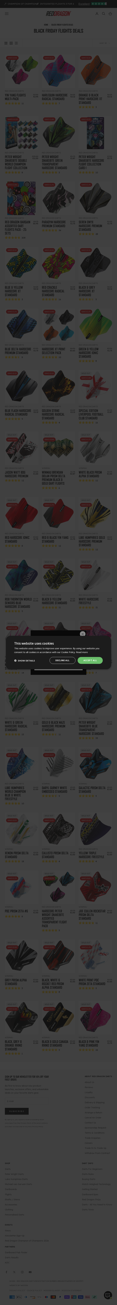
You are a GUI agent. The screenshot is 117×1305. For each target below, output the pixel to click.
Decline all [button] (62, 660)
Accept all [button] (90, 660)
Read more (82, 651)
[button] (24, 660)
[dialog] (58, 652)
